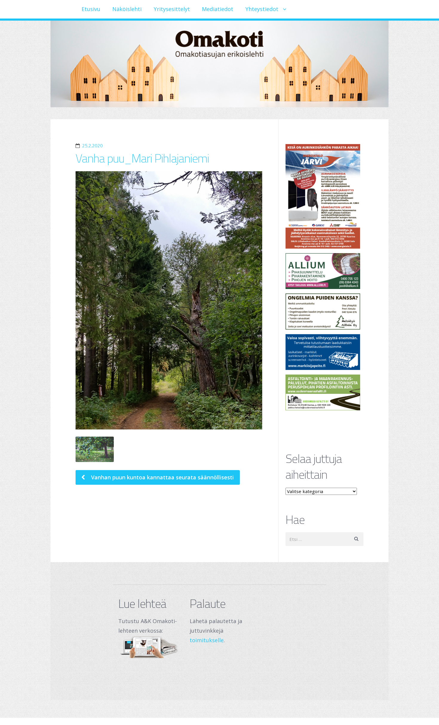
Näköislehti (127, 9)
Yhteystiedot (261, 9)
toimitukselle (207, 640)
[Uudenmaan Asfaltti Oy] (324, 392)
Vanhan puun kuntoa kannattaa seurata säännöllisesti (162, 477)
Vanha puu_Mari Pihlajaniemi (142, 158)
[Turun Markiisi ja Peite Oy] (324, 352)
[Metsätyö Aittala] (324, 311)
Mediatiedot (217, 9)
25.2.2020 (92, 145)
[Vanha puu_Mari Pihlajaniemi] (169, 300)
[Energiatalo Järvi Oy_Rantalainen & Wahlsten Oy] (324, 196)
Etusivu (91, 9)
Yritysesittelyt (172, 9)
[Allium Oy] (324, 271)
